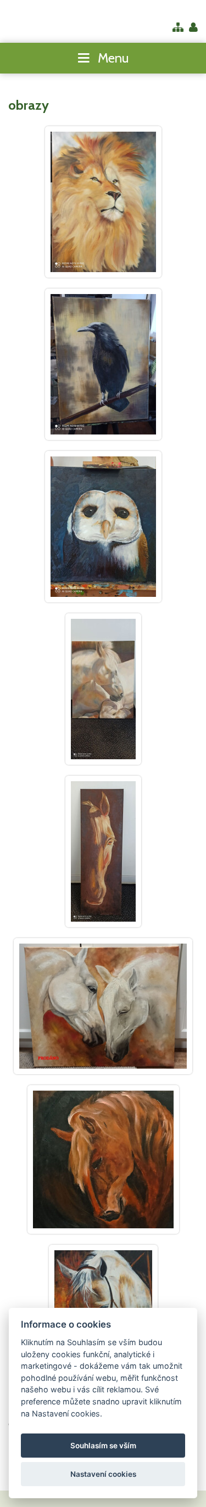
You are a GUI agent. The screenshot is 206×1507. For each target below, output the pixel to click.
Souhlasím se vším (103, 1445)
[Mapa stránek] (177, 28)
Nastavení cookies (103, 1474)
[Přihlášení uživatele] (193, 28)
